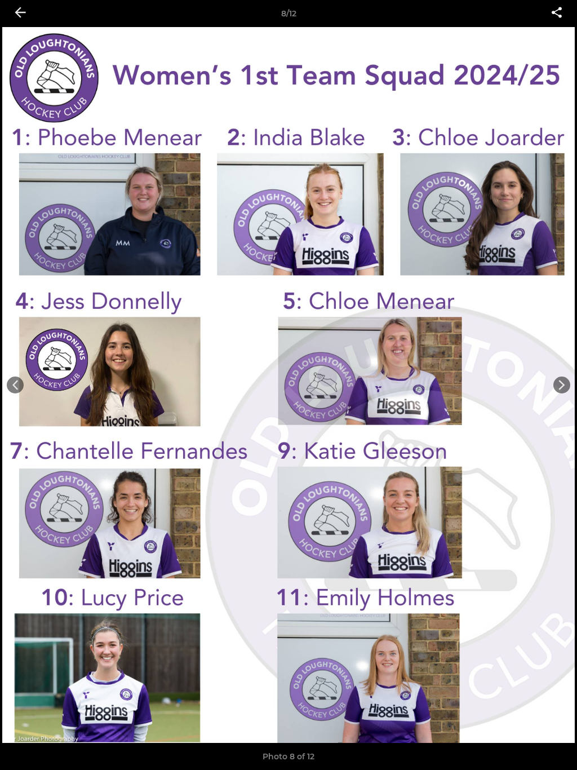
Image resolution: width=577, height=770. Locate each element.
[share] (556, 13)
